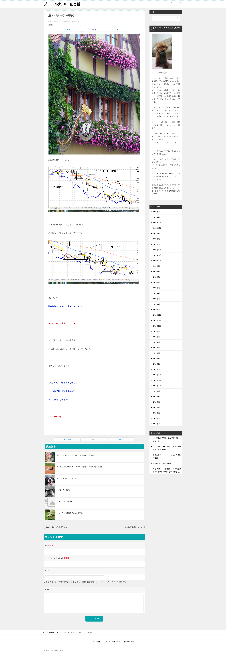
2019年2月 (157, 364)
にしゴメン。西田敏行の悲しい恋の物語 (70, 513)
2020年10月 (157, 261)
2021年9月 (157, 233)
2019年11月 (157, 320)
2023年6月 (157, 212)
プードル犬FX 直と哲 (62, 4)
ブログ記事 (96, 642)
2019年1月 (157, 369)
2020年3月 (157, 299)
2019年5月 (157, 353)
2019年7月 (157, 342)
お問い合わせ (129, 642)
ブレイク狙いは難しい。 (65, 501)
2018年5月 (157, 413)
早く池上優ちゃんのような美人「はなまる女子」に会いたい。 (77, 455)
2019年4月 (157, 358)
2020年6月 (157, 282)
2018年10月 (157, 386)
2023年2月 (157, 217)
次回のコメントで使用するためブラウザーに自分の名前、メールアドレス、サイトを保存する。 (87, 582)
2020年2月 (157, 304)
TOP (55, 632)
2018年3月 (157, 424)
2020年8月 (157, 272)
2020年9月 (157, 266)
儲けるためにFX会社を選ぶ (163, 463)
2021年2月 (157, 239)
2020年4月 (157, 293)
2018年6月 (157, 407)
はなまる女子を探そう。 (65, 490)
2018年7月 (157, 402)
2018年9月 (157, 391)
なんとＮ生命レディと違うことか (57, 527)
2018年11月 (157, 380)
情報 (50, 25)
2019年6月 (157, 348)
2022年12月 (157, 223)
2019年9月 (157, 331)
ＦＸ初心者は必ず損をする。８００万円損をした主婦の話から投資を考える (82, 467)
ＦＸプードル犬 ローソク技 (66, 478)
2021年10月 (157, 228)
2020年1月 (157, 310)
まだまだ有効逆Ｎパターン (133, 527)
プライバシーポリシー (112, 642)
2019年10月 (157, 326)
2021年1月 (157, 244)
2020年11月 (157, 255)
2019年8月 (157, 337)
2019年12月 (157, 315)
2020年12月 (157, 250)
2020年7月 (157, 277)
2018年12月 (157, 375)
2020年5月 (157, 288)
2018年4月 (157, 418)
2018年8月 (157, 396)
